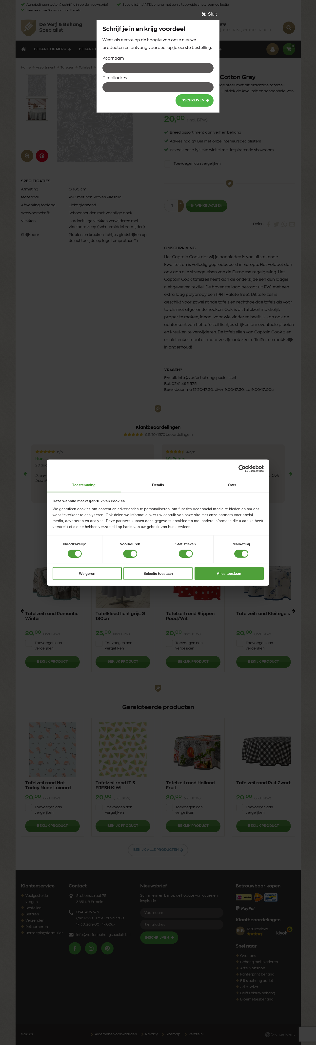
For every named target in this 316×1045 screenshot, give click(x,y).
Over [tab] (232, 485)
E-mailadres (114, 78)
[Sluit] (204, 14)
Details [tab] (158, 485)
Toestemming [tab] (84, 485)
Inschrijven (192, 100)
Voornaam (113, 58)
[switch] (130, 554)
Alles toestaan (229, 573)
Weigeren (87, 573)
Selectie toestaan (158, 573)
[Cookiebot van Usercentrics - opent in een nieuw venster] (242, 468)
